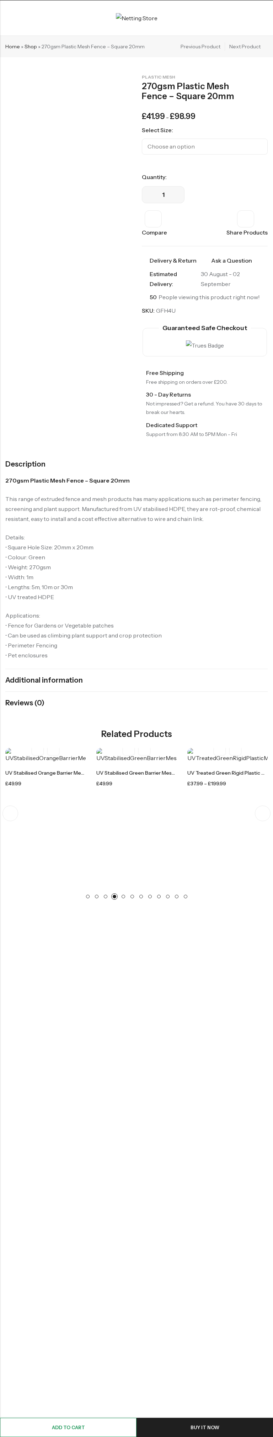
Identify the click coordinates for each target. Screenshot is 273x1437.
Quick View (37, 748)
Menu (7, 18)
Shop (31, 46)
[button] (10, 813)
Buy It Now (205, 1427)
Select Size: (157, 130)
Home (12, 46)
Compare (154, 232)
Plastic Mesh (158, 77)
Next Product (245, 46)
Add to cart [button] (53, 748)
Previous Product (200, 46)
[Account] (265, 18)
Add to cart (68, 1427)
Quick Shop (235, 748)
